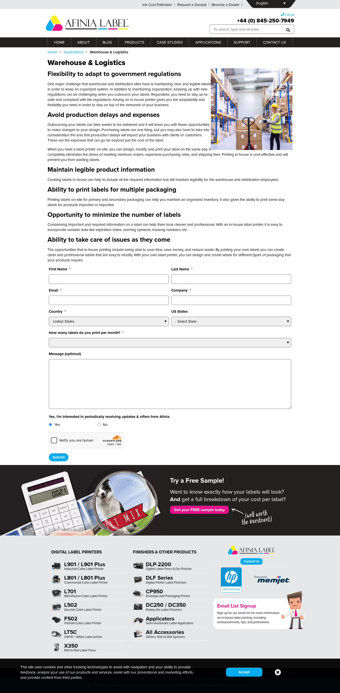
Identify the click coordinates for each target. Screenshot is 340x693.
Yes (57, 424)
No (105, 424)
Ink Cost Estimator (157, 4)
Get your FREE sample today (199, 510)
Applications (208, 42)
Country (57, 311)
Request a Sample (192, 4)
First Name (59, 269)
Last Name (181, 269)
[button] (288, 29)
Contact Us (274, 42)
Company (181, 290)
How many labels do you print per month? (86, 332)
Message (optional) (65, 354)
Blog (107, 42)
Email (55, 290)
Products (134, 42)
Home (59, 42)
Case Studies (170, 42)
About (83, 42)
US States (179, 311)
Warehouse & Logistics (86, 62)
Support (242, 42)
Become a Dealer (225, 4)
